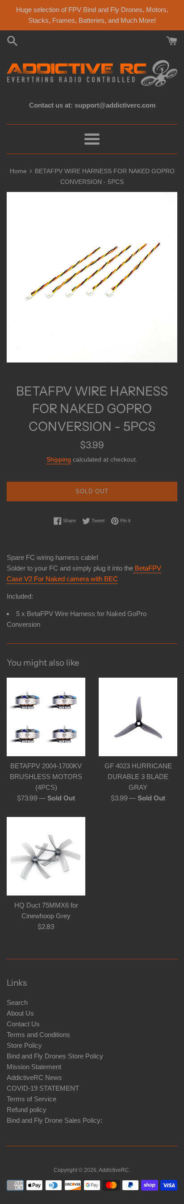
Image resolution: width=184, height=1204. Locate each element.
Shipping (58, 459)
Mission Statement (34, 1067)
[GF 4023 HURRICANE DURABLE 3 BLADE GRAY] (138, 717)
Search (17, 1002)
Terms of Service (31, 1099)
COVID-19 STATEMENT (43, 1088)
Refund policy (26, 1109)
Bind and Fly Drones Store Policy (55, 1056)
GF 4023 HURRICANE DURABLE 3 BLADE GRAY (138, 776)
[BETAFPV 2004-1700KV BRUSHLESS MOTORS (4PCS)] (46, 717)
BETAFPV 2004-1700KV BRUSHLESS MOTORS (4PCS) (46, 776)
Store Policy (24, 1045)
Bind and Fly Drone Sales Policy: (54, 1120)
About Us (20, 1013)
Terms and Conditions (38, 1034)
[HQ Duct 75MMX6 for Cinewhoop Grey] (46, 856)
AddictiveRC (114, 1170)
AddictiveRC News (34, 1077)
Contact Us (23, 1024)
